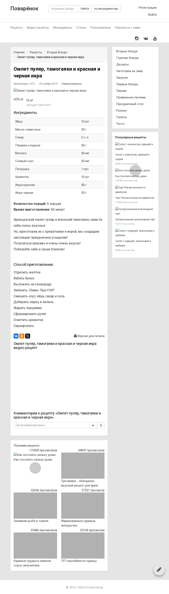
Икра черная (24, 193)
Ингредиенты (62, 27)
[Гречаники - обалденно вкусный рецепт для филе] (83, 465)
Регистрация (148, 7)
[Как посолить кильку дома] (35, 455)
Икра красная (25, 185)
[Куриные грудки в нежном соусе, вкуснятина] (35, 545)
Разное (121, 110)
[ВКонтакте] (16, 336)
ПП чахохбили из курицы (79, 561)
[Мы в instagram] (137, 38)
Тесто (120, 124)
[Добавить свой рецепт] (159, 569)
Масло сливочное (28, 129)
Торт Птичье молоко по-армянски (134, 197)
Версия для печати (90, 336)
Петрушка (22, 169)
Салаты (121, 117)
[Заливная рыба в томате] (35, 505)
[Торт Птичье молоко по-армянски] (135, 190)
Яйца (19, 121)
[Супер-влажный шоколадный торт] (135, 211)
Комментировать (72, 83)
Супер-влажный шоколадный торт (135, 219)
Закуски (122, 77)
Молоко (21, 153)
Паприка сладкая (27, 145)
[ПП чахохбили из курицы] (83, 545)
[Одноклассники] (21, 336)
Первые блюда (127, 84)
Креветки (22, 177)
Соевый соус (24, 161)
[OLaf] (18, 99)
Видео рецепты (38, 27)
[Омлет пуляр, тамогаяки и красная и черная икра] (59, 90)
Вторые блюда (126, 51)
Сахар (19, 137)
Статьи (81, 27)
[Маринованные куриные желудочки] (83, 505)
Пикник (121, 91)
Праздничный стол (129, 104)
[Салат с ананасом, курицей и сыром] (135, 146)
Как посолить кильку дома (33, 459)
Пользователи (100, 27)
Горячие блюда (127, 58)
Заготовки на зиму (129, 71)
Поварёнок (24, 8)
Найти (85, 8)
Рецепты (16, 27)
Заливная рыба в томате (31, 521)
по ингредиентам (106, 8)
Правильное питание (131, 97)
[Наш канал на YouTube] (155, 38)
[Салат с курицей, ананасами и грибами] (135, 233)
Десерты (122, 64)
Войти (152, 14)
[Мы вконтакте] (146, 38)
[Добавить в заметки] (93, 425)
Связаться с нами (127, 27)
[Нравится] (100, 425)
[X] (27, 336)
